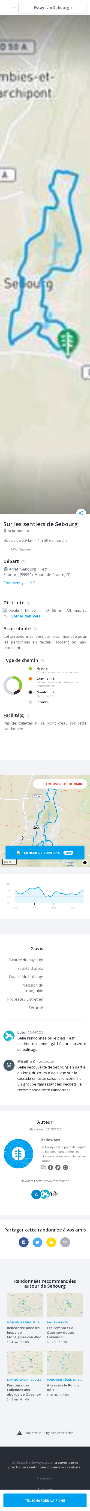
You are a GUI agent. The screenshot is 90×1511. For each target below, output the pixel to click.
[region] (45, 821)
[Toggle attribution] (85, 862)
